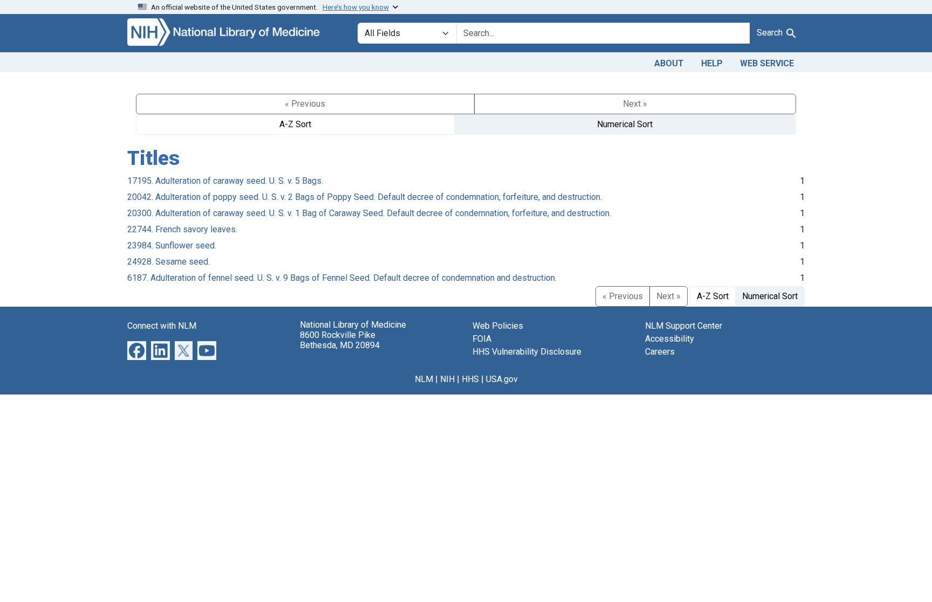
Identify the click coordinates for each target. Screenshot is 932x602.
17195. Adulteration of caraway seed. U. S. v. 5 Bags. (225, 181)
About (669, 63)
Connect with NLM (161, 326)
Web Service (767, 63)
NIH (447, 379)
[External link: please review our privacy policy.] (136, 349)
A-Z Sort (295, 124)
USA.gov (502, 379)
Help (712, 63)
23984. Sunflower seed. (171, 245)
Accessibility (669, 339)
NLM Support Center (683, 326)
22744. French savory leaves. (182, 229)
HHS (470, 379)
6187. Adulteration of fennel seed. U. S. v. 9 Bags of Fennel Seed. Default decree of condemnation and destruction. (342, 278)
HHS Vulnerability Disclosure (526, 352)
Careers (660, 352)
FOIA (481, 339)
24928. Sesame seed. (168, 262)
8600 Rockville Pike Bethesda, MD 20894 (340, 340)
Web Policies (497, 326)
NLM (424, 379)
